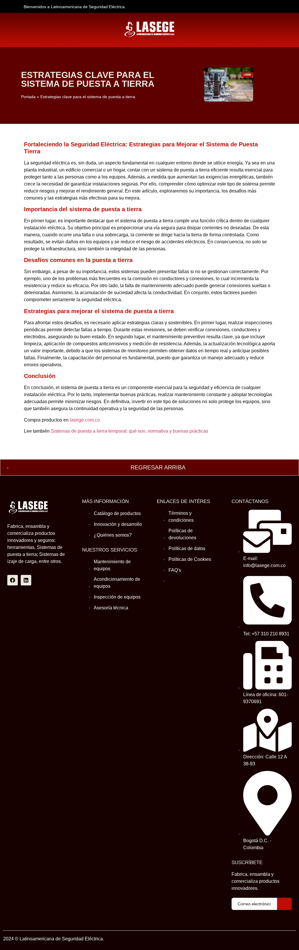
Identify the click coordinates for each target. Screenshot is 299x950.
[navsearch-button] (13, 26)
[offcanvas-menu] (186, 23)
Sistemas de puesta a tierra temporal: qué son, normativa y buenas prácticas (129, 431)
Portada (28, 97)
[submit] (284, 904)
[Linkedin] (26, 580)
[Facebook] (12, 580)
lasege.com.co (85, 419)
